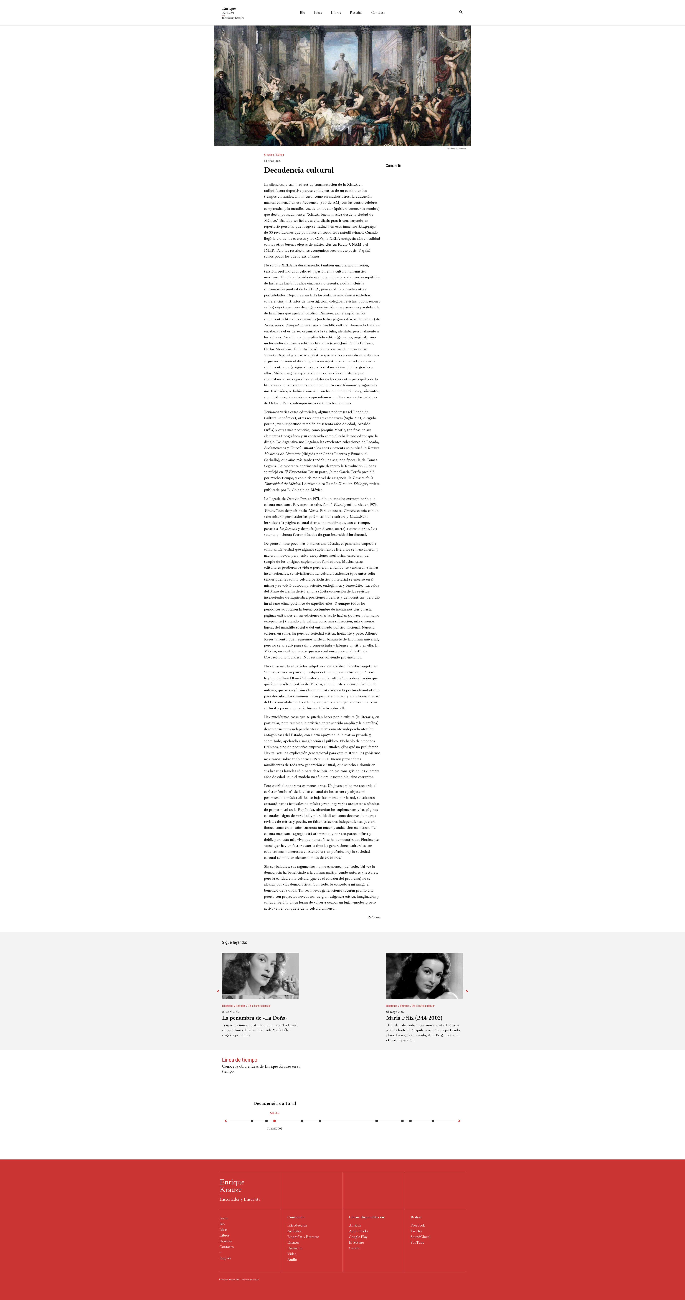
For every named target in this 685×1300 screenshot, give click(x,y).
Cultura (280, 154)
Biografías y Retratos (233, 1006)
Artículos (269, 154)
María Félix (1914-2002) (414, 1018)
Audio (292, 1259)
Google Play (358, 1237)
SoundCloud (420, 1237)
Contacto (378, 12)
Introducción (297, 1225)
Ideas (318, 12)
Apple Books (358, 1231)
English (225, 1258)
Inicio (223, 1218)
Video (291, 1254)
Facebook (417, 1225)
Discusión (294, 1248)
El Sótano (356, 1242)
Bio (302, 12)
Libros (336, 12)
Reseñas (356, 12)
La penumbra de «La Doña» (254, 1018)
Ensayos (293, 1242)
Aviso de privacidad (250, 1279)
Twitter (416, 1231)
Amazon (355, 1225)
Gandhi (354, 1248)
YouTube (417, 1242)
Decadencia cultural (274, 1103)
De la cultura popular (259, 1006)
